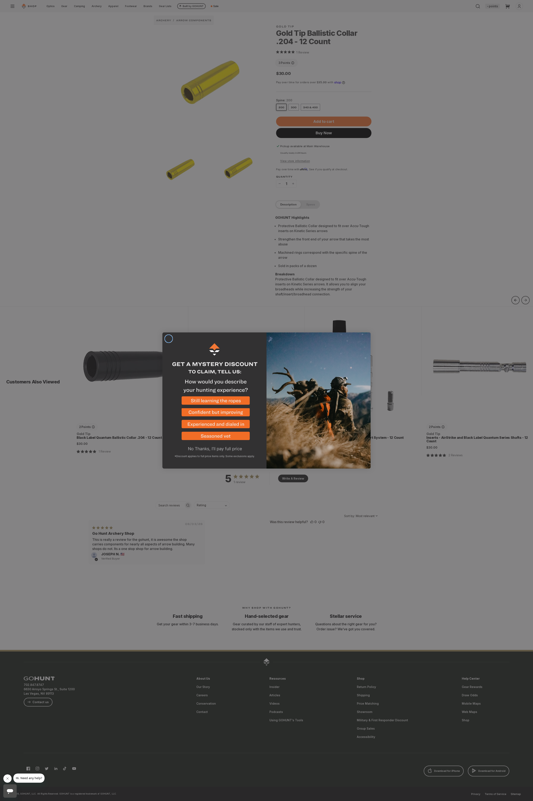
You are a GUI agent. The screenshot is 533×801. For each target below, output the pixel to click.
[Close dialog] (168, 338)
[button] (214, 402)
